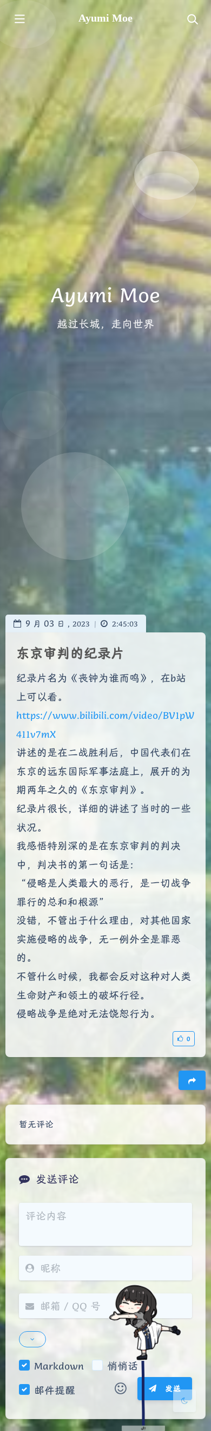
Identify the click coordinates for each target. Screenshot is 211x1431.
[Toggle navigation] (192, 20)
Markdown (59, 1365)
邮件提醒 (54, 1390)
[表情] (120, 1389)
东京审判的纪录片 (70, 653)
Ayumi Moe (105, 18)
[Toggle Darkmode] (184, 1400)
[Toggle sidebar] (18, 20)
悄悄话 (122, 1365)
